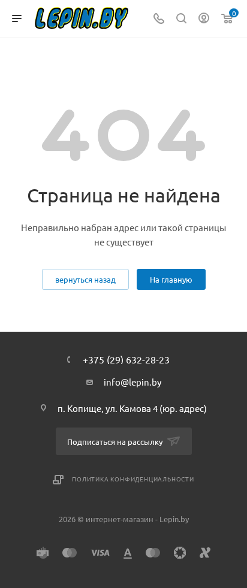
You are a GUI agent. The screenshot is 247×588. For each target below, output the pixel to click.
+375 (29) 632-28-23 (126, 359)
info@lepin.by (132, 381)
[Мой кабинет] (203, 19)
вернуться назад (85, 279)
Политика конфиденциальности (133, 478)
